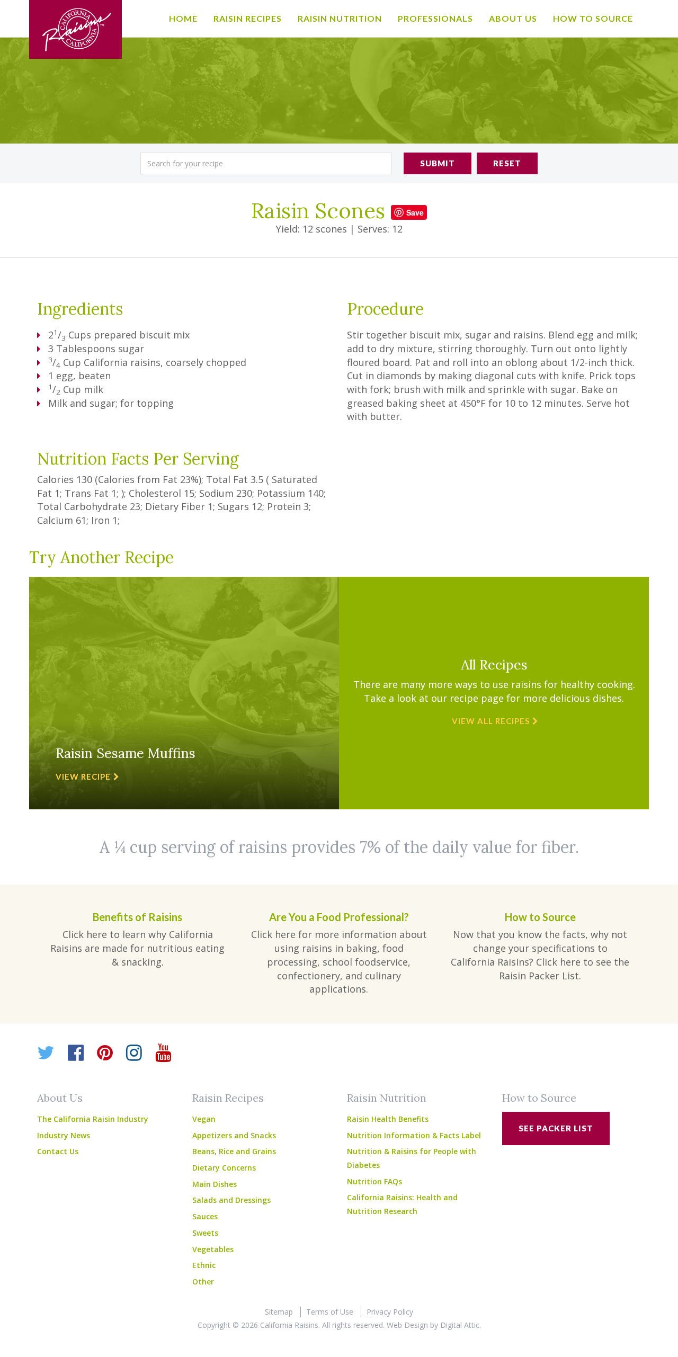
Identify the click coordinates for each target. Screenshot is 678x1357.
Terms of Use (329, 1312)
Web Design (407, 1325)
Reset (507, 163)
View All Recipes (491, 721)
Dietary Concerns (224, 1168)
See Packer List (556, 1128)
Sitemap (279, 1312)
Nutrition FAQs (374, 1181)
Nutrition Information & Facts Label (414, 1135)
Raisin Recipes (247, 18)
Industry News (63, 1135)
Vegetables (213, 1249)
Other (203, 1281)
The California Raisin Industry (92, 1119)
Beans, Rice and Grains (234, 1151)
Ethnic (204, 1265)
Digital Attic (459, 1325)
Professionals (435, 18)
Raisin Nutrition (340, 18)
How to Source (593, 18)
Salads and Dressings (231, 1200)
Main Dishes (214, 1184)
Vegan (204, 1119)
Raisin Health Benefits (388, 1119)
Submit (437, 163)
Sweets (205, 1233)
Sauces (205, 1216)
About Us (513, 18)
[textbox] (266, 163)
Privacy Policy (390, 1312)
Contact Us (57, 1151)
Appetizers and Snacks (234, 1135)
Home (183, 18)
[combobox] (265, 163)
